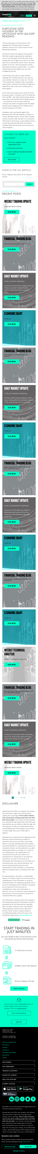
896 (21, 797)
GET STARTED (6, 1062)
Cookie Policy (26, 1141)
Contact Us (5, 1050)
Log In (22, 15)
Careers (4, 1057)
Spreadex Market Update (10, 21)
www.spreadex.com (25, 915)
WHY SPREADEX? (8, 1066)
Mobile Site (5, 1055)
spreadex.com (6, 20)
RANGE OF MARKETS (9, 1075)
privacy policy (22, 1008)
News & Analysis (27, 20)
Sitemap (4, 1047)
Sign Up (29, 15)
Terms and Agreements (9, 1042)
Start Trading (19, 988)
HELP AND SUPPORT (9, 1079)
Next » (24, 797)
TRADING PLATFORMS (9, 1071)
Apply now (12, 159)
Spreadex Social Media (9, 1052)
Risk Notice (5, 1045)
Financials (16, 20)
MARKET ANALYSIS (8, 1084)
